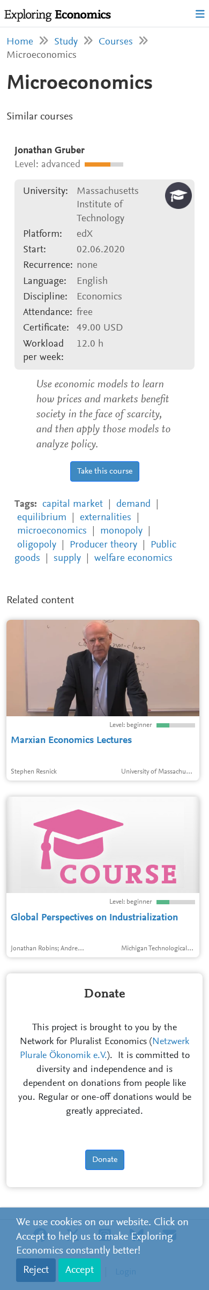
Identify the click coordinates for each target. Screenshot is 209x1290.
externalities (105, 518)
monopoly (121, 531)
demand (133, 504)
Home (19, 42)
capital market (72, 504)
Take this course (104, 471)
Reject (36, 1270)
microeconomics (52, 531)
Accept (79, 1270)
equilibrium (41, 518)
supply (67, 558)
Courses (116, 42)
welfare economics (133, 558)
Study (66, 42)
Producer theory (103, 545)
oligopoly (36, 545)
